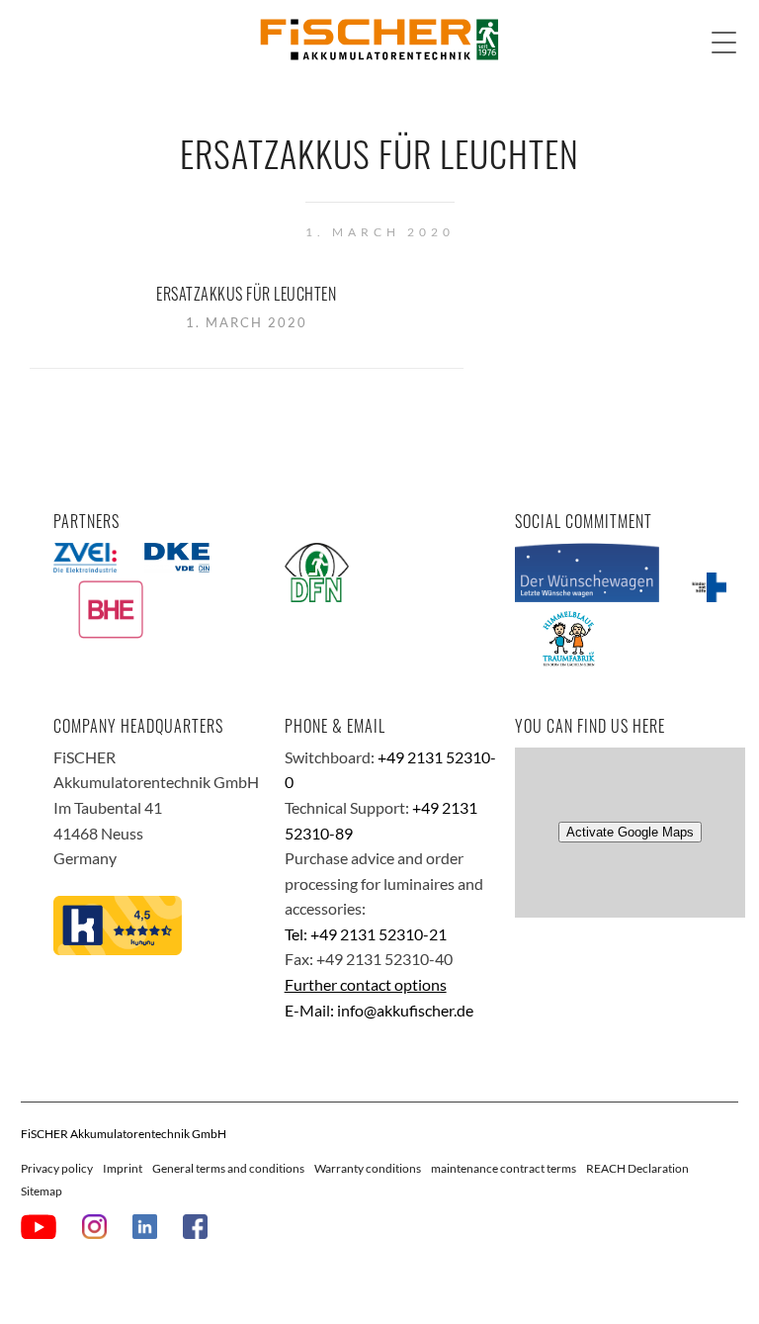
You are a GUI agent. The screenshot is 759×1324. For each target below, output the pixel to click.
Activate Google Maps (630, 832)
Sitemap (41, 1191)
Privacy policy (57, 1168)
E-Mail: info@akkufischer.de (379, 1010)
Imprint (122, 1168)
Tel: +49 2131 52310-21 (366, 934)
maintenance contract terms (503, 1168)
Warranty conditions (367, 1168)
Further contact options (366, 984)
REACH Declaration (637, 1168)
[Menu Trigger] (724, 42)
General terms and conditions (228, 1168)
